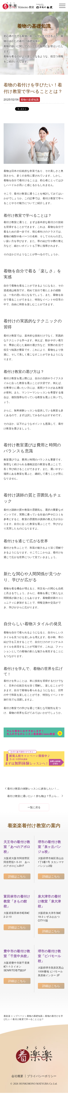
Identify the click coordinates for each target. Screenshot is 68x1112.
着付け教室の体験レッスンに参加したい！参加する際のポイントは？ (35, 788)
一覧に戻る (34, 807)
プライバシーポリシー (42, 1076)
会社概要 (17, 1076)
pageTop (64, 1086)
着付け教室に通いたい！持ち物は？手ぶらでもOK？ (35, 796)
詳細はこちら (17, 876)
